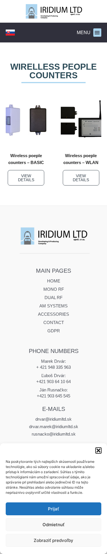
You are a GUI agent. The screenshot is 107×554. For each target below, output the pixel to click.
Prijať (53, 509)
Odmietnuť (53, 524)
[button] (98, 450)
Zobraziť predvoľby (53, 540)
